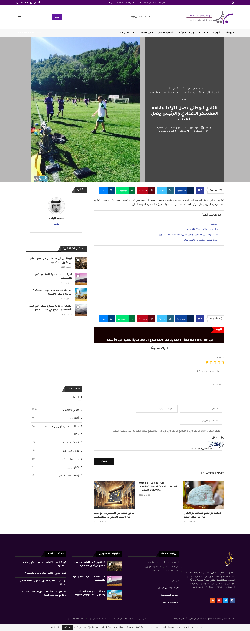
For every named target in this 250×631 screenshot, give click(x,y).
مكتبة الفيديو (128, 33)
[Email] (22, 2)
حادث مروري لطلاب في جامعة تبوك (201, 240)
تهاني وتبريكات (55, 410)
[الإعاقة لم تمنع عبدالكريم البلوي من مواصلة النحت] (203, 495)
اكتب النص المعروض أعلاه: (206, 448)
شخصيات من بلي (165, 33)
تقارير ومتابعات (146, 33)
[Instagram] (31, 2)
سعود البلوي (195, 128)
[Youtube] (26, 2)
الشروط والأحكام (171, 603)
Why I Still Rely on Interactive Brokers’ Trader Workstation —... (158, 487)
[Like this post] (199, 190)
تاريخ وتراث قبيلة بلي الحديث (154, 3)
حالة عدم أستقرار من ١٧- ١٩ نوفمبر (202, 229)
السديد (214, 224)
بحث (57, 17)
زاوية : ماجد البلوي (55, 475)
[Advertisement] (159, 283)
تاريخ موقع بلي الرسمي (168, 588)
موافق (67, 627)
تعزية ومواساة (55, 442)
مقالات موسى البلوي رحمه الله (55, 426)
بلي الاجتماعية (187, 33)
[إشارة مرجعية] (98, 485)
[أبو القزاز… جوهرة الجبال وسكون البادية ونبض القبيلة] (81, 294)
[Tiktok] (17, 2)
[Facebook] (39, 2)
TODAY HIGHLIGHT (26, 33)
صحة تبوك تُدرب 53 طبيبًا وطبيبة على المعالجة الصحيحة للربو (188, 235)
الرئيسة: (230, 33)
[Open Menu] (19, 17)
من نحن (175, 581)
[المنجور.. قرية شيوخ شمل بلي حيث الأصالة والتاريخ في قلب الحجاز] (81, 310)
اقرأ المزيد (54, 627)
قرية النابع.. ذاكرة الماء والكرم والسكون (45, 573)
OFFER (38, 33)
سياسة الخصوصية (170, 595)
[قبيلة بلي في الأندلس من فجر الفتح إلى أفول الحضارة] (81, 263)
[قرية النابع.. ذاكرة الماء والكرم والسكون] (81, 279)
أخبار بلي (55, 418)
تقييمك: (220, 357)
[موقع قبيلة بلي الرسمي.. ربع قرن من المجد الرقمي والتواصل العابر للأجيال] (114, 495)
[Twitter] (35, 2)
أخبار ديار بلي (55, 467)
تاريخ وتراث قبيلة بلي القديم (123, 3)
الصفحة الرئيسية (195, 89)
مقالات (205, 33)
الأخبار (218, 33)
